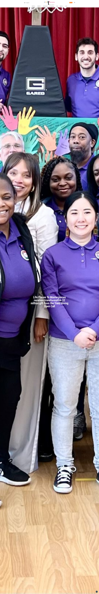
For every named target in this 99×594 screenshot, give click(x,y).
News (49, 294)
